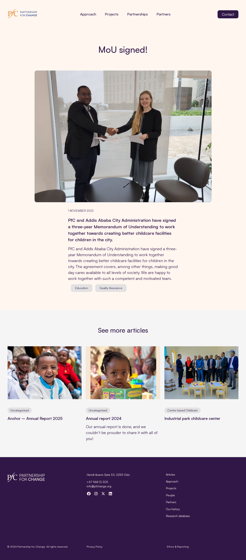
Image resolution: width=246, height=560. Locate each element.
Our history (173, 509)
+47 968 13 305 (97, 482)
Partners (163, 14)
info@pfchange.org (99, 486)
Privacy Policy (94, 546)
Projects (111, 14)
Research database (178, 516)
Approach (88, 14)
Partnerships (137, 14)
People (170, 495)
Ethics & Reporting (178, 546)
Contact (228, 14)
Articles (170, 474)
